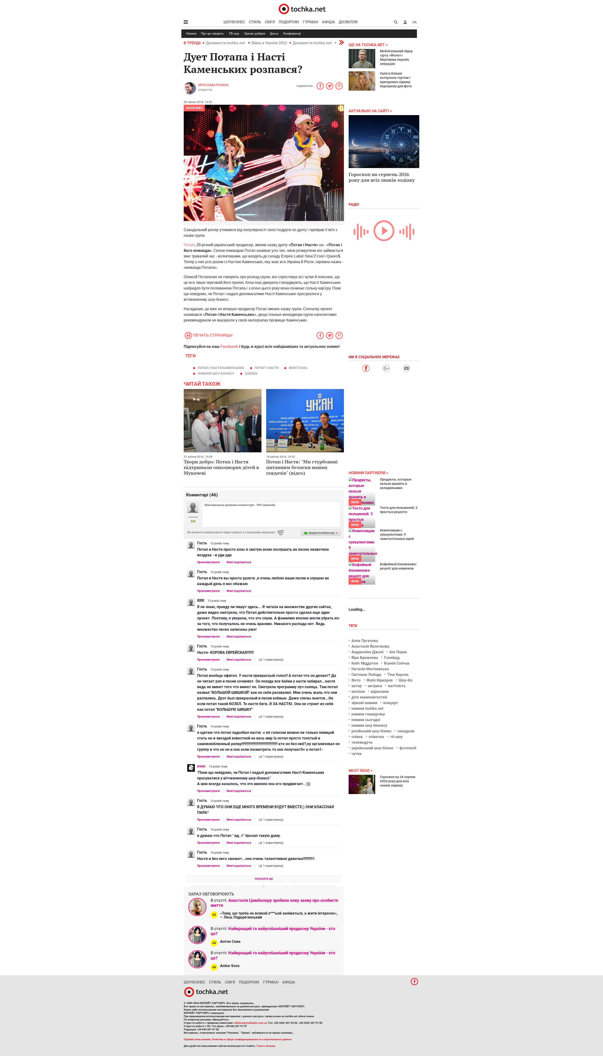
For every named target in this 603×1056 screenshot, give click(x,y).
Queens (251, 373)
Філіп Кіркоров (380, 680)
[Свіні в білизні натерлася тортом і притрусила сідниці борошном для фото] (362, 81)
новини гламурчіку (368, 714)
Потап (189, 245)
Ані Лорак (398, 652)
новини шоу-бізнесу (216, 373)
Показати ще (264, 878)
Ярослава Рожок (213, 85)
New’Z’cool (298, 368)
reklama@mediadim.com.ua (250, 1022)
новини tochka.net (367, 708)
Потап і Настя (266, 368)
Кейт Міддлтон (364, 663)
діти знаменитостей (369, 697)
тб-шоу (396, 737)
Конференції (292, 33)
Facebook (229, 347)
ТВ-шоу (234, 33)
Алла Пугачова (364, 640)
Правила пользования (197, 1039)
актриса (375, 686)
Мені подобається (239, 562)
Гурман (310, 22)
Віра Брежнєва (364, 657)
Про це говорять (212, 33)
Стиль (255, 22)
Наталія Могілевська (370, 669)
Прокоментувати (208, 562)
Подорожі (289, 22)
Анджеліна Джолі (367, 652)
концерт (390, 703)
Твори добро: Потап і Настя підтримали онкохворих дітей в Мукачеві (221, 467)
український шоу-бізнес (372, 748)
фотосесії (407, 748)
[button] (405, 22)
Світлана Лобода (366, 674)
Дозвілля (348, 22)
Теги (353, 626)
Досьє (274, 33)
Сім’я (270, 22)
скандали (405, 731)
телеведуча (361, 742)
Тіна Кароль (398, 674)
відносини (380, 691)
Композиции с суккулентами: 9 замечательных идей (397, 534)
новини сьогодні (365, 720)
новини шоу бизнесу (369, 725)
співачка (376, 737)
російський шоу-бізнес (371, 731)
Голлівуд (391, 657)
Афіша (328, 22)
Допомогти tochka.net (226, 43)
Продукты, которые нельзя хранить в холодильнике (396, 484)
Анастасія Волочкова (370, 646)
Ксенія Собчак (396, 663)
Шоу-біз (405, 680)
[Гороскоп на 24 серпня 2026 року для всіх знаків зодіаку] (362, 784)
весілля (358, 691)
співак (357, 737)
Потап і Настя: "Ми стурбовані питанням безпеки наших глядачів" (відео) (302, 467)
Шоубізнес (234, 22)
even (201, 766)
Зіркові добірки (254, 33)
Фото (356, 680)
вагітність (397, 686)
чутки (356, 753)
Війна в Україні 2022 (269, 43)
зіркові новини (364, 703)
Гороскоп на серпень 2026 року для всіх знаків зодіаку (382, 177)
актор (356, 686)
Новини (191, 33)
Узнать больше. (266, 1046)
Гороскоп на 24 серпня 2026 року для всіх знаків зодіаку (397, 781)
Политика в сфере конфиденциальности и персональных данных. (252, 1039)
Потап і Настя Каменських (221, 368)
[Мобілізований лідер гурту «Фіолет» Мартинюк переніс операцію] (362, 58)
